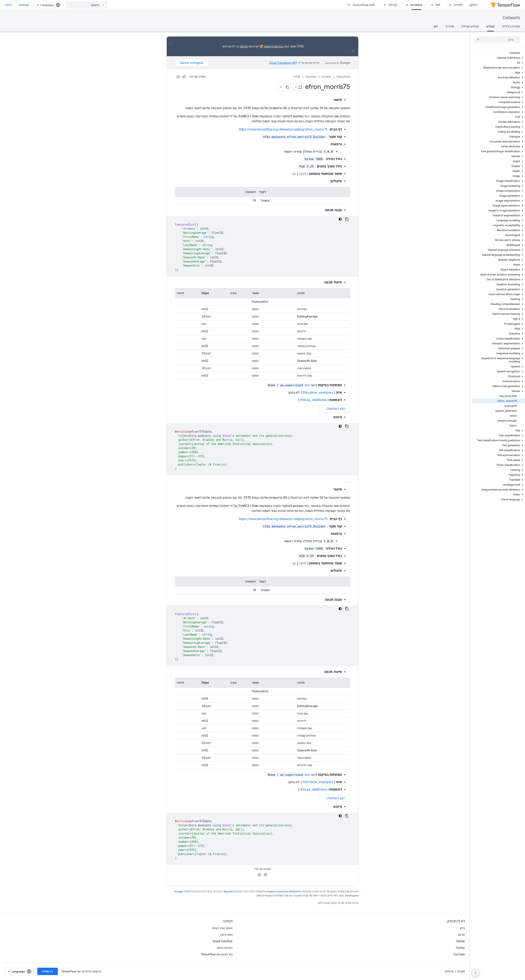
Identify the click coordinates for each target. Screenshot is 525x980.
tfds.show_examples (318, 392)
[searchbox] (497, 39)
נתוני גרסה (226, 934)
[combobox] (86, 5)
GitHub (24, 5)
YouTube (459, 954)
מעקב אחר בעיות (222, 928)
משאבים (416, 5)
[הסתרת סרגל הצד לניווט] (475, 973)
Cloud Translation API (283, 62)
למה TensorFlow (364, 5)
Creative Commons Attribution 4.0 (286, 891)
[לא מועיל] (178, 77)
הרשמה (47, 971)
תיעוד (302, 174)
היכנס (8, 5)
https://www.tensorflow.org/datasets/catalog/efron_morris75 (283, 129)
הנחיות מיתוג (225, 947)
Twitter (460, 947)
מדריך (449, 26)
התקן (473, 5)
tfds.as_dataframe (313, 400)
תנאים (461, 971)
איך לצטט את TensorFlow (217, 954)
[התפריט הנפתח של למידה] (449, 5)
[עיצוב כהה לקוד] (340, 219)
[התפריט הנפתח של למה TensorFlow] (348, 5)
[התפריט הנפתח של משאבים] (406, 5)
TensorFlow (343, 76)
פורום (461, 934)
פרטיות (449, 971)
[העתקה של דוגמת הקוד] (347, 219)
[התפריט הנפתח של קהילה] (383, 5)
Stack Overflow (223, 941)
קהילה (392, 5)
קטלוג (490, 26)
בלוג (462, 928)
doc (295, 385)
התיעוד (244, 46)
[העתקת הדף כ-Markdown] (287, 87)
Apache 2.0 (230, 891)
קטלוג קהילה (470, 26)
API (438, 5)
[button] (498, 57)
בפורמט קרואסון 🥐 (272, 46)
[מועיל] (184, 77)
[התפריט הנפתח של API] (431, 5)
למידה (458, 5)
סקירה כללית (511, 26)
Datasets (511, 17)
